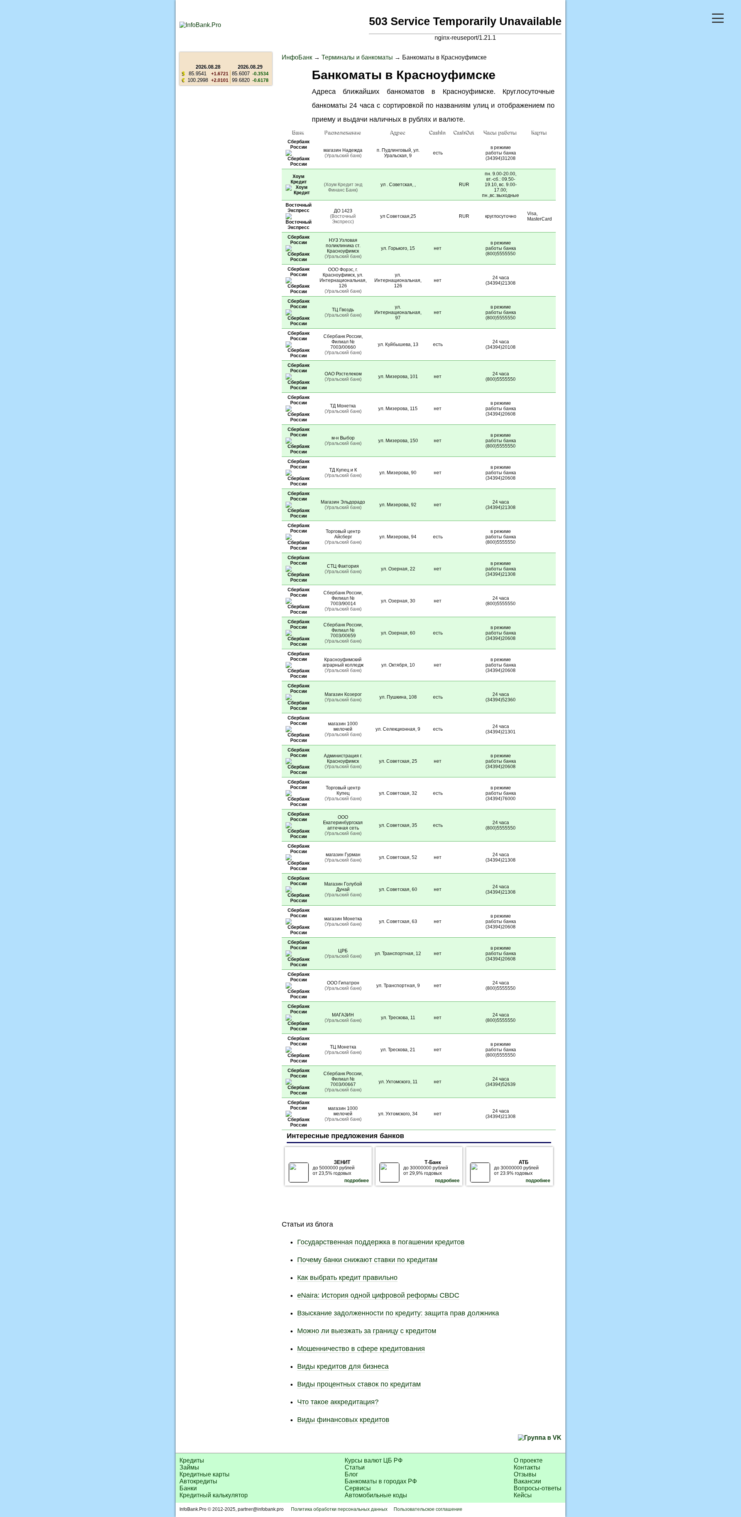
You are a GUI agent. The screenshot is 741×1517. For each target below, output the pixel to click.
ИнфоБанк (297, 57)
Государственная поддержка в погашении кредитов (381, 1242)
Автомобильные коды (376, 1495)
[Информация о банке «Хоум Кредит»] (298, 192)
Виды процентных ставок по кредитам (359, 1384)
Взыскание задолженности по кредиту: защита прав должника (398, 1313)
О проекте (528, 1460)
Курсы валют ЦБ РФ (374, 1460)
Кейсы (523, 1495)
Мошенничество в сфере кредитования (361, 1348)
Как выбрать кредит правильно (347, 1277)
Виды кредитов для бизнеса (343, 1366)
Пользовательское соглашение (428, 1509)
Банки (188, 1488)
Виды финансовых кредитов (343, 1420)
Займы (189, 1467)
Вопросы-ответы (538, 1488)
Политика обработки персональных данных (339, 1509)
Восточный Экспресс (298, 207)
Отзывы (525, 1474)
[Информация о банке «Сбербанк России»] (298, 164)
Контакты (527, 1467)
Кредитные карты (204, 1474)
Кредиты (191, 1460)
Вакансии (527, 1481)
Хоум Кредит (299, 179)
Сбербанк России (299, 144)
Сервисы (358, 1488)
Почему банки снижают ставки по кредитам (367, 1260)
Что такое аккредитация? (338, 1402)
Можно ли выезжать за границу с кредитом (366, 1331)
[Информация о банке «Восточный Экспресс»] (298, 227)
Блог (351, 1474)
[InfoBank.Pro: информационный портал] (200, 25)
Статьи (355, 1467)
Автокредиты (198, 1481)
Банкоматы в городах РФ (381, 1481)
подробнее (356, 1180)
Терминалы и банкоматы (357, 57)
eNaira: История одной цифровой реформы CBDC (378, 1295)
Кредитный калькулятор (213, 1495)
